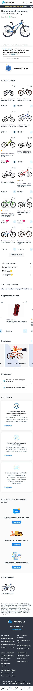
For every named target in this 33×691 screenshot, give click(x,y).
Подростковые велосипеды (5, 659)
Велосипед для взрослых (5, 665)
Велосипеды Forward (23, 655)
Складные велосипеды (7, 641)
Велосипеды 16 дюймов (8, 676)
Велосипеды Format (23, 661)
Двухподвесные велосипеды (21, 636)
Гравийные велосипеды (8, 647)
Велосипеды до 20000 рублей (20, 289)
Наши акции (6, 341)
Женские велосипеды (7, 655)
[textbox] (16, 58)
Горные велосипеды (7, 638)
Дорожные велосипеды (24, 645)
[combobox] (16, 58)
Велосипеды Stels (22, 652)
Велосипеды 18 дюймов (8, 673)
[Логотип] (8, 2)
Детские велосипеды (7, 652)
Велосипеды (5, 289)
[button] (16, 6)
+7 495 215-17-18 (14, 54)
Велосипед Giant (22, 658)
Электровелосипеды (23, 648)
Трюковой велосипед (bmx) (23, 641)
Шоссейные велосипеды (8, 644)
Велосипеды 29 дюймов (8, 670)
